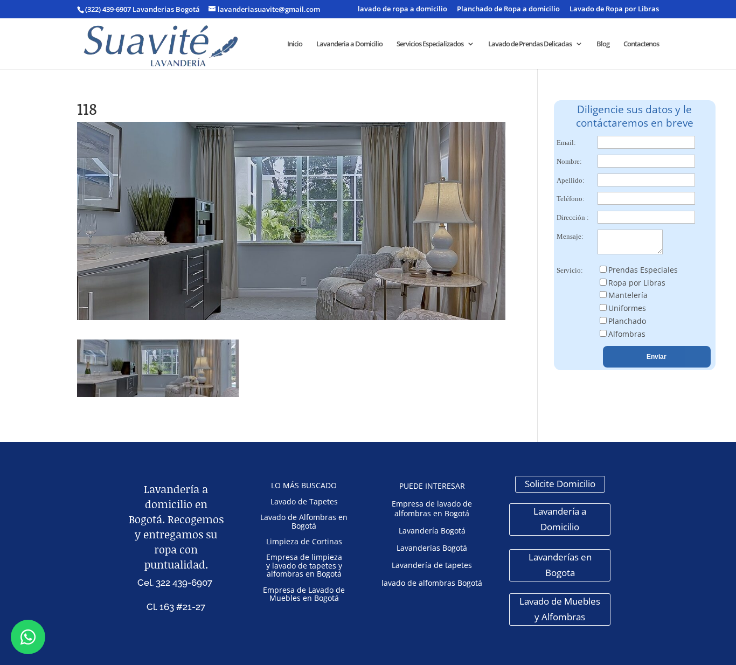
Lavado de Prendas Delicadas (530, 44)
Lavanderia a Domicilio (349, 44)
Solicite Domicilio (560, 483)
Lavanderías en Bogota (560, 565)
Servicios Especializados (430, 44)
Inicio (294, 44)
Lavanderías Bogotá (432, 548)
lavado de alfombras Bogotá (431, 583)
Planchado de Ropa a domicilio (508, 9)
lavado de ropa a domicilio (402, 9)
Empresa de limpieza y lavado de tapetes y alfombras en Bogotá (304, 565)
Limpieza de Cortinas (304, 541)
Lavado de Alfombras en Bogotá (304, 521)
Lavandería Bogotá (432, 530)
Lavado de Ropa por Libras (614, 9)
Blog (602, 44)
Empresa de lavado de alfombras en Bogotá (432, 508)
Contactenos (641, 44)
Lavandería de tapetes (432, 565)
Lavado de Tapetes (304, 501)
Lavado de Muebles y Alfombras (559, 609)
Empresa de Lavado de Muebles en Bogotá (304, 594)
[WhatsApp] (28, 637)
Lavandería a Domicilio (559, 519)
